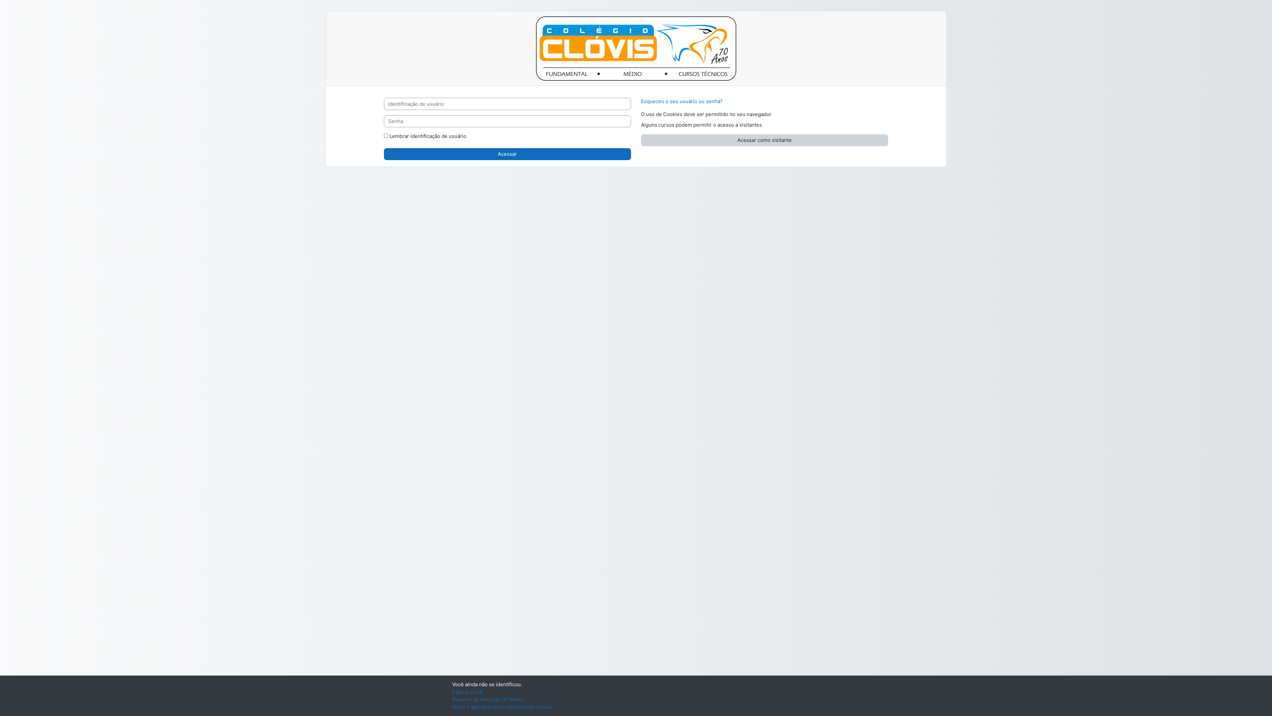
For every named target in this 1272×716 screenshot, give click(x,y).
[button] (777, 115)
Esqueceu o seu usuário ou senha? (682, 101)
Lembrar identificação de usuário (428, 136)
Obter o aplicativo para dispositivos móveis (502, 707)
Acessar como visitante (764, 140)
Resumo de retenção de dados (488, 699)
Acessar (507, 154)
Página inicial (467, 692)
